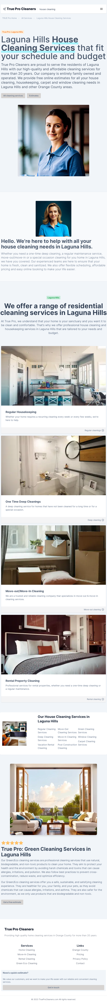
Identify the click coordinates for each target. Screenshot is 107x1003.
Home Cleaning (27, 949)
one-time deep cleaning (44, 253)
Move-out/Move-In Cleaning (25, 591)
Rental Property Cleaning (23, 680)
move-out (7, 257)
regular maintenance (77, 253)
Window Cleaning (87, 736)
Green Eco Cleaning (26, 963)
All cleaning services (13, 95)
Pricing (80, 954)
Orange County (80, 949)
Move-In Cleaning (27, 954)
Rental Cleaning (27, 958)
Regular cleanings (93, 430)
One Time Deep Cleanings (23, 501)
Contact (80, 963)
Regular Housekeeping (21, 412)
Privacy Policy (80, 958)
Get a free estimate (12, 902)
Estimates (34, 95)
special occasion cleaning (49, 257)
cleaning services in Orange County (53, 935)
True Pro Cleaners (21, 9)
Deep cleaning (94, 520)
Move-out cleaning (92, 609)
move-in (20, 257)
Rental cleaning (94, 699)
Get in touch (53, 987)
